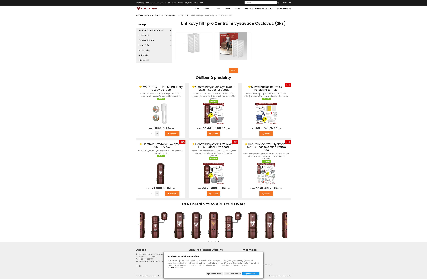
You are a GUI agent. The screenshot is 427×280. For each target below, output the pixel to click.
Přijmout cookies (251, 273)
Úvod (197, 9)
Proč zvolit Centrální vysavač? (257, 9)
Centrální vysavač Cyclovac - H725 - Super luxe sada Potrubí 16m (266, 147)
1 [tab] (208, 242)
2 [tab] (212, 242)
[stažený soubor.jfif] (194, 46)
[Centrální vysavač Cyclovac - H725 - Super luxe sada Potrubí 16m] (266, 174)
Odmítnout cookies (233, 273)
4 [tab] (218, 242)
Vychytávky (143, 55)
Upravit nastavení (214, 273)
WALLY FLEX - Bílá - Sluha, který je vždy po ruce (162, 88)
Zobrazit (214, 134)
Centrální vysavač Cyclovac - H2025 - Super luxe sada (215, 88)
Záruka (237, 9)
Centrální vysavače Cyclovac (151, 30)
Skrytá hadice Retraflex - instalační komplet (267, 88)
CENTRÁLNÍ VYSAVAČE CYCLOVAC (149, 15)
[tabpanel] (194, 225)
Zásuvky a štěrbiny (146, 40)
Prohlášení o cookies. (176, 267)
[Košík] (290, 3)
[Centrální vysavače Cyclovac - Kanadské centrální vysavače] (147, 8)
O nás (217, 9)
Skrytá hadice (144, 50)
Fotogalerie (170, 15)
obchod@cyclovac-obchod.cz (190, 3)
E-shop (206, 9)
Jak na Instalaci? (283, 9)
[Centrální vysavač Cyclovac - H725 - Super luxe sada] (213, 172)
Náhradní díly (183, 15)
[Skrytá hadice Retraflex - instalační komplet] (266, 112)
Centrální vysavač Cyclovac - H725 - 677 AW (162, 145)
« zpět (233, 70)
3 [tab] (215, 242)
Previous (138, 225)
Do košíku (173, 134)
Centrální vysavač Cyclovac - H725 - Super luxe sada (215, 145)
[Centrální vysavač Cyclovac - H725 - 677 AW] (161, 171)
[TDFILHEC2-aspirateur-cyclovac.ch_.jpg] (233, 46)
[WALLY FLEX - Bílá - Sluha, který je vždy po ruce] (161, 112)
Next (289, 225)
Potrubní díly (143, 45)
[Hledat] (278, 3)
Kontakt (227, 9)
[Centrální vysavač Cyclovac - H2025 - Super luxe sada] (213, 114)
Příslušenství (143, 35)
